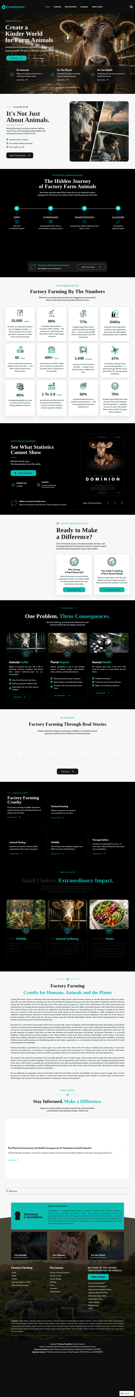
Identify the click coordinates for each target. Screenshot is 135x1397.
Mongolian (79, 1326)
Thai (76, 1329)
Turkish (86, 1329)
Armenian (49, 1321)
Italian (86, 1323)
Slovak (37, 1329)
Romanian (14, 1329)
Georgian (24, 1323)
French (18, 1323)
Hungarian (63, 1323)
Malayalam (60, 1326)
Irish (76, 1323)
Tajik (72, 1329)
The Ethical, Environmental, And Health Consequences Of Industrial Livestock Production (50, 1147)
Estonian (120, 1321)
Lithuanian (28, 1326)
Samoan (26, 1329)
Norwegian (91, 1326)
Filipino (80, 1329)
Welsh (108, 1329)
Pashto (113, 1326)
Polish (108, 1326)
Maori (121, 1329)
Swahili (53, 1329)
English (21, 1321)
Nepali (85, 1326)
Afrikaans (26, 1321)
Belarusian (64, 1321)
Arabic (44, 1321)
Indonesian (70, 1323)
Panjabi (97, 1326)
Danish (111, 1321)
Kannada (99, 1323)
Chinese (13, 1331)
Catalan (94, 1321)
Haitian (47, 1323)
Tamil (63, 1329)
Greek (36, 1323)
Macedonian (40, 1326)
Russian (20, 1329)
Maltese (67, 1326)
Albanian (33, 1321)
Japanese (92, 1323)
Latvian (34, 1326)
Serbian (32, 1329)
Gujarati (41, 1323)
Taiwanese (20, 1331)
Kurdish (121, 1323)
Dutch (115, 1321)
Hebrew (52, 1323)
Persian (103, 1326)
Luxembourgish (15, 1326)
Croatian (100, 1321)
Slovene (42, 1329)
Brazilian (88, 1321)
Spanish (48, 1329)
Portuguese (120, 1326)
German (30, 1323)
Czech (106, 1321)
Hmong (117, 1329)
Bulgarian (82, 1321)
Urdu (96, 1329)
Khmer (110, 1323)
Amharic (38, 1321)
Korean (115, 1323)
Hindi (57, 1323)
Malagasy (48, 1326)
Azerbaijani (56, 1321)
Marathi (72, 1326)
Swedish (58, 1329)
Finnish (13, 1323)
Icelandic (81, 1323)
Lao (22, 1326)
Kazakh (105, 1323)
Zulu (112, 1329)
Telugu (68, 1329)
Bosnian (76, 1321)
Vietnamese (102, 1329)
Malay (54, 1326)
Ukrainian (91, 1329)
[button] (131, 6)
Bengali (70, 1321)
